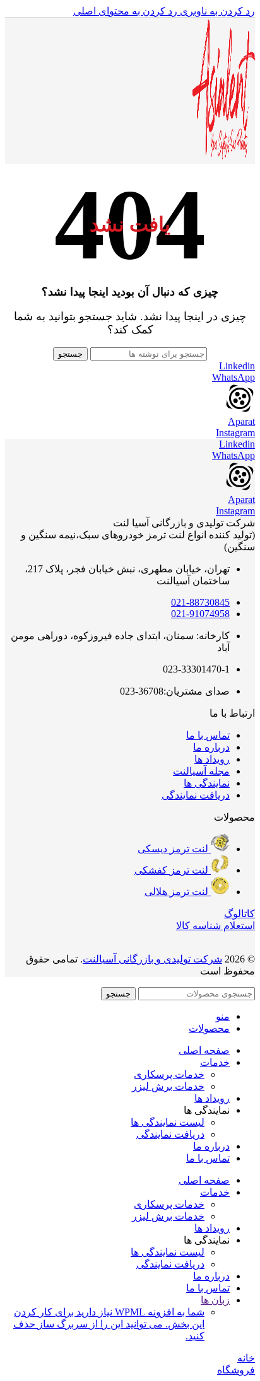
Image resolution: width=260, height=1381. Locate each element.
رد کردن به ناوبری (216, 11)
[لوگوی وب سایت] (223, 157)
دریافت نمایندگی (170, 1134)
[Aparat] (240, 410)
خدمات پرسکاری (169, 1074)
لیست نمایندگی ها (167, 1122)
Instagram (235, 432)
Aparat (241, 421)
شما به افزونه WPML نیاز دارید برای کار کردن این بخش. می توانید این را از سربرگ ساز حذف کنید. (108, 1324)
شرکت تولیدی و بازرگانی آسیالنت (152, 959)
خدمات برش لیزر (168, 1086)
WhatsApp (233, 377)
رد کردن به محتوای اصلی (125, 11)
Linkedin (237, 366)
